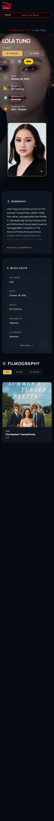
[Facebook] (20, 61)
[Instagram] (5, 61)
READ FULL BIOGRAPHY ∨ (19, 248)
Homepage (15, 30)
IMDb (28, 61)
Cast (27, 30)
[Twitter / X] (12, 61)
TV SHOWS (34, 372)
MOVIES (19, 372)
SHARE (36, 53)
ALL (7, 372)
